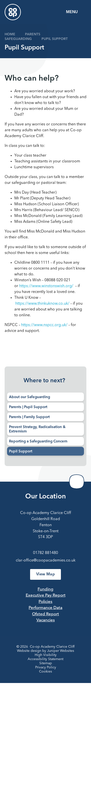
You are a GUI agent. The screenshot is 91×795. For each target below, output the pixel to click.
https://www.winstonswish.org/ (46, 286)
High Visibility (46, 655)
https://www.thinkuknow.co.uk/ (42, 304)
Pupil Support (54, 39)
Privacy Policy (45, 667)
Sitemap (45, 663)
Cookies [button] (45, 671)
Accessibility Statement (45, 659)
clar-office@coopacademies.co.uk (45, 560)
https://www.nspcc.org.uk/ (44, 325)
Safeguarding (18, 39)
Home (10, 34)
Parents (32, 34)
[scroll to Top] (77, 481)
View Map (45, 574)
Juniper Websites (60, 651)
